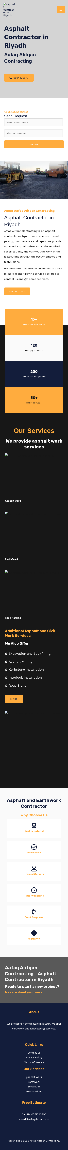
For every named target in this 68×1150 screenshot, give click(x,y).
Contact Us (34, 1052)
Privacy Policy (34, 1057)
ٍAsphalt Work (34, 1076)
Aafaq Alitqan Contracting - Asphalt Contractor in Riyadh (30, 973)
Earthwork (34, 1081)
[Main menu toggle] (61, 10)
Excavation (34, 1086)
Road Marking (34, 1091)
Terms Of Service (34, 1062)
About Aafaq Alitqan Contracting (29, 211)
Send (34, 144)
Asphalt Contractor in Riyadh (26, 37)
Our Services (34, 430)
